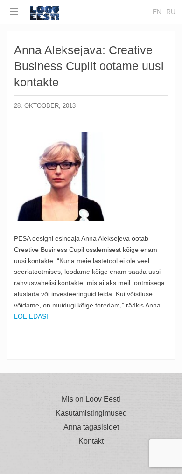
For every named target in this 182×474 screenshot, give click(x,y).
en (157, 11)
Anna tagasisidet (91, 427)
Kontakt (91, 441)
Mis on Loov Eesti (91, 399)
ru (170, 11)
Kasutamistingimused (91, 413)
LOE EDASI (31, 316)
